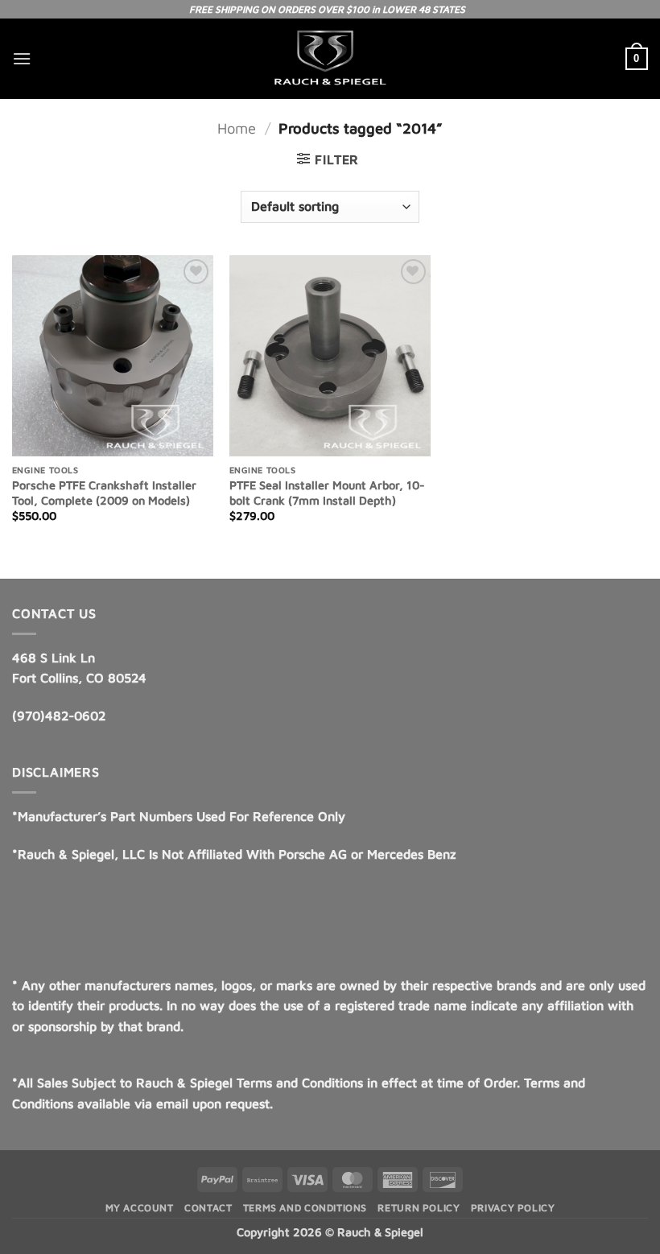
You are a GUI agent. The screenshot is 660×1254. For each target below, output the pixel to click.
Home (236, 128)
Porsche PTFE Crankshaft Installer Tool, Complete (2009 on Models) (104, 492)
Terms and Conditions (305, 1208)
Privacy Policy (513, 1208)
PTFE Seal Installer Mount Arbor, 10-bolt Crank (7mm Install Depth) (327, 492)
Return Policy (418, 1208)
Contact (208, 1208)
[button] (21, 58)
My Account (139, 1208)
